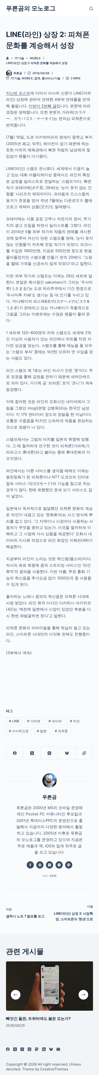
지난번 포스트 (18, 93)
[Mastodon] (36, 1049)
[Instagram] (22, 1049)
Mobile (27, 78)
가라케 (33, 721)
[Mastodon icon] (68, 865)
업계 (37, 78)
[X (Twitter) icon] (49, 865)
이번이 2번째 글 (42, 105)
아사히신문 (19, 731)
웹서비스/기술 (51, 78)
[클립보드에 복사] (84, 753)
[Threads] (49, 753)
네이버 (55, 721)
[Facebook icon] (30, 865)
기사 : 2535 (49, 876)
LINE (14, 721)
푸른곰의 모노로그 (31, 8)
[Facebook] (15, 753)
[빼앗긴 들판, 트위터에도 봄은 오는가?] (49, 986)
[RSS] (44, 1049)
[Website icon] (39, 865)
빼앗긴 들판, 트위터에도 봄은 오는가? (38, 1018)
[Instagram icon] (59, 865)
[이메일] (58, 1049)
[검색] (91, 8)
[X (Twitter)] (32, 753)
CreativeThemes (54, 1069)
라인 (75, 721)
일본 (42, 731)
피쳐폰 (61, 731)
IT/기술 (15, 78)
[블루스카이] (67, 753)
